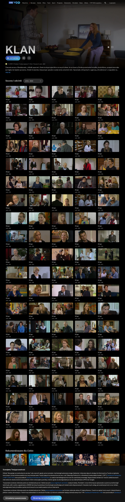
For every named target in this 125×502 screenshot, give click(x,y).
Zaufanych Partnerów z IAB (93, 492)
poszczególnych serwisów (59, 483)
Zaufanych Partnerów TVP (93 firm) (38, 477)
